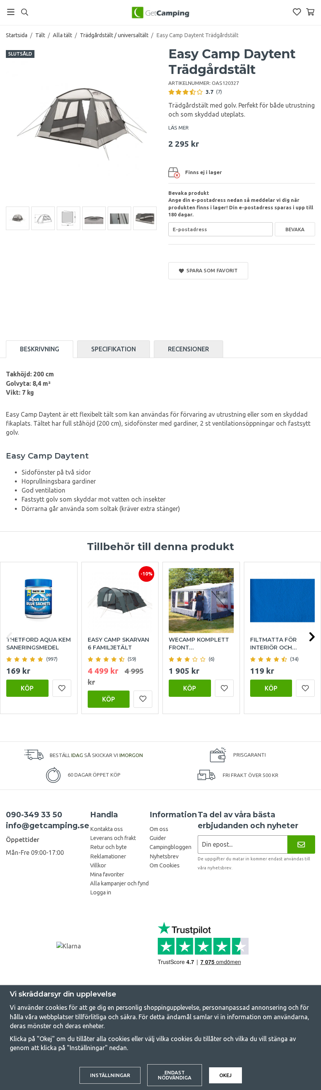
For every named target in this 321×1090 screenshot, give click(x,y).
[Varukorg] (310, 12)
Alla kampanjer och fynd (119, 883)
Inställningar (110, 1075)
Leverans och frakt (113, 838)
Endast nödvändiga (174, 1075)
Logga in (100, 892)
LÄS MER (178, 127)
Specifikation (113, 349)
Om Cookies (165, 865)
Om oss (159, 829)
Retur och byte (108, 847)
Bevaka (295, 229)
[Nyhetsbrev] (301, 844)
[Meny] (11, 12)
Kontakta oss (106, 829)
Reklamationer (108, 856)
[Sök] (24, 12)
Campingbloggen (170, 847)
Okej (225, 1075)
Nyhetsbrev (164, 856)
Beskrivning (39, 349)
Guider (158, 838)
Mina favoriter (107, 874)
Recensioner (188, 349)
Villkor (98, 865)
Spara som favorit (211, 270)
